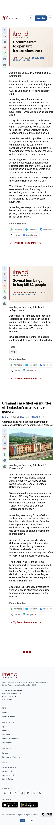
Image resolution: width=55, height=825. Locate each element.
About (4, 727)
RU (32, 821)
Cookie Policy (7, 779)
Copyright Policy (9, 775)
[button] (4, 29)
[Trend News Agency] (9, 674)
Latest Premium (8, 716)
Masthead (6, 731)
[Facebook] (10, 793)
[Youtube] (22, 793)
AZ (27, 821)
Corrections (7, 743)
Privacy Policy (8, 771)
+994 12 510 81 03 (9, 697)
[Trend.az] (10, 18)
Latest (4, 712)
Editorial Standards (10, 739)
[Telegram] (28, 793)
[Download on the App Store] (10, 805)
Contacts (6, 735)
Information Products (11, 757)
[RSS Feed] (39, 793)
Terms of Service (9, 767)
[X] (16, 793)
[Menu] (50, 18)
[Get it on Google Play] (29, 805)
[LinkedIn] (34, 793)
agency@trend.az (8, 699)
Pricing (5, 753)
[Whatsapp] (4, 793)
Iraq (13, 352)
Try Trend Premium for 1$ (27, 242)
